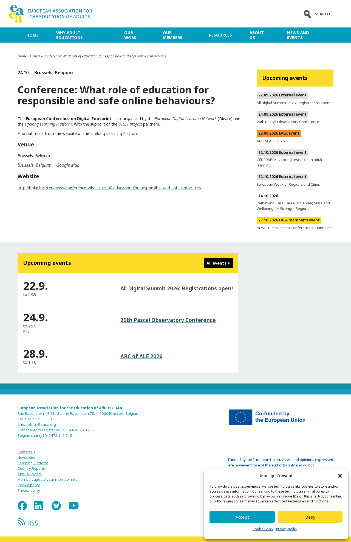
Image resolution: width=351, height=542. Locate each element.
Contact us (26, 451)
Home (32, 35)
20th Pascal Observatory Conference (168, 320)
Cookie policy (29, 484)
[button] (340, 476)
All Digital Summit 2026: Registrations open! (176, 288)
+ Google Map (66, 165)
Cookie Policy (263, 529)
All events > (218, 263)
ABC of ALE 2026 (141, 356)
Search (322, 13)
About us (257, 35)
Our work (130, 35)
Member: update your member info (48, 479)
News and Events (298, 35)
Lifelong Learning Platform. (115, 133)
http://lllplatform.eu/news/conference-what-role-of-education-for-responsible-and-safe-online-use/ (109, 187)
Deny (310, 517)
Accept (242, 517)
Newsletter (27, 457)
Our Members (172, 35)
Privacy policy (286, 529)
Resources (220, 35)
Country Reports (31, 468)
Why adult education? (69, 35)
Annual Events (30, 473)
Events (35, 56)
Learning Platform (33, 462)
